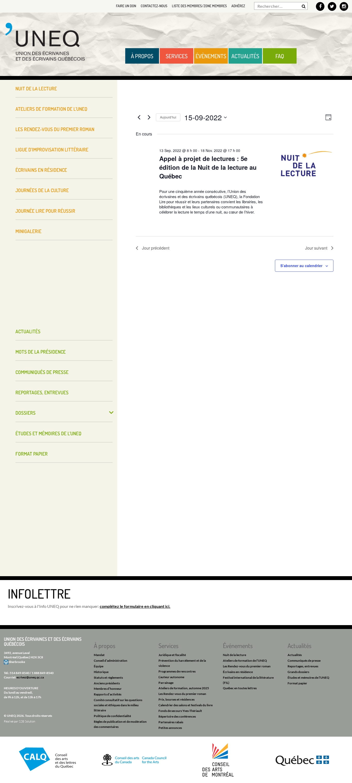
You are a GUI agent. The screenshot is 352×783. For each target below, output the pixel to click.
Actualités (245, 55)
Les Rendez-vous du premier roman (54, 129)
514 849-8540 (19, 673)
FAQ (279, 55)
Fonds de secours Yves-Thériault (180, 711)
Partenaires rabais (170, 722)
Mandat (99, 655)
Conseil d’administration (110, 660)
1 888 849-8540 (43, 673)
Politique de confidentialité (112, 716)
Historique (101, 672)
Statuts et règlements (108, 677)
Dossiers (25, 413)
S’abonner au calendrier (301, 265)
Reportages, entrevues (42, 392)
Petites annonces (170, 728)
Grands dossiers (298, 672)
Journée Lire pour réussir (45, 211)
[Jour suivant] (149, 117)
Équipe (98, 666)
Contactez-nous (154, 6)
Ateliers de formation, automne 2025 (183, 688)
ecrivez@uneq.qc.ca (30, 677)
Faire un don (126, 6)
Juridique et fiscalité (172, 655)
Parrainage (165, 683)
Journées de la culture (42, 190)
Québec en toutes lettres (240, 688)
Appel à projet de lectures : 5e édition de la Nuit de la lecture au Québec (208, 167)
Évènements (211, 55)
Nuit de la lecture (36, 88)
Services (177, 55)
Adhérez (238, 6)
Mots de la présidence (40, 351)
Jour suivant (316, 248)
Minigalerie (28, 231)
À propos (142, 55)
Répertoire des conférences (177, 716)
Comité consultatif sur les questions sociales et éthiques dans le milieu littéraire (118, 705)
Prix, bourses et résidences (176, 699)
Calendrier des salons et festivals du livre (185, 705)
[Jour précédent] (139, 117)
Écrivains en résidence (41, 170)
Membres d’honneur (108, 689)
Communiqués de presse (42, 372)
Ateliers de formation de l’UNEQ (51, 109)
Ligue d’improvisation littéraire (51, 149)
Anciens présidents (107, 683)
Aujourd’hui (168, 117)
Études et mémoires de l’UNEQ (48, 433)
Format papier (31, 453)
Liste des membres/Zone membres (199, 6)
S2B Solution (27, 721)
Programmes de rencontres (177, 671)
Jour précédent (155, 248)
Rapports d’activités (107, 694)
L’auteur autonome (171, 677)
